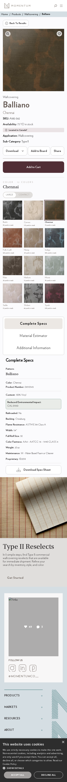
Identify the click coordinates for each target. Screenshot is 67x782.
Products (16, 14)
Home (4, 14)
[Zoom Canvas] (27, 204)
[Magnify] (8, 34)
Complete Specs (33, 323)
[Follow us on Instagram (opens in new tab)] (12, 668)
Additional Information (34, 348)
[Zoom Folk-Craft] (6, 231)
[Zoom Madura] (27, 259)
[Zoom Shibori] (27, 287)
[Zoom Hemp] (27, 231)
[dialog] (33, 760)
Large (9, 195)
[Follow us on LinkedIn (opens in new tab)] (22, 668)
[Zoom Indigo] (48, 231)
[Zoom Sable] (6, 287)
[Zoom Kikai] (6, 259)
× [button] (63, 742)
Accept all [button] (17, 774)
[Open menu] (60, 5)
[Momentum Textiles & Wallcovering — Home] (18, 5)
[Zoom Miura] (48, 259)
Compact (24, 195)
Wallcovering (31, 14)
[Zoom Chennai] (48, 204)
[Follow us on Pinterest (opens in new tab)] (32, 668)
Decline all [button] (48, 774)
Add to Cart (33, 167)
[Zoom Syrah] (48, 287)
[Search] (56, 5)
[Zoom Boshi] (6, 204)
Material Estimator (33, 336)
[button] (33, 768)
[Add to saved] (59, 33)
